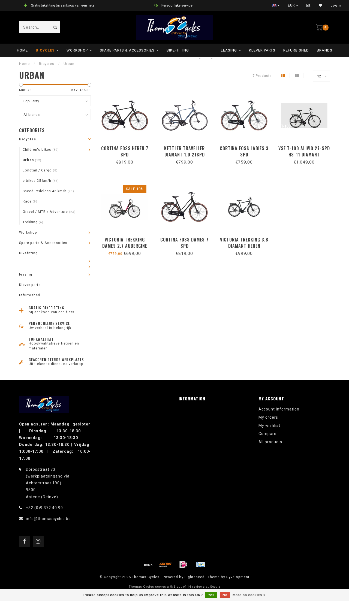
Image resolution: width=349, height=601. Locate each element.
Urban (32, 160)
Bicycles (45, 50)
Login (335, 5)
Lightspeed (194, 577)
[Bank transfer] (148, 564)
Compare (267, 433)
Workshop (77, 50)
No (224, 595)
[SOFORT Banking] (166, 564)
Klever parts (262, 50)
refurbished (296, 50)
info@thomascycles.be (48, 519)
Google (215, 586)
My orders (268, 417)
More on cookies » (249, 595)
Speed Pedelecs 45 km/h (48, 191)
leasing (229, 50)
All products (270, 442)
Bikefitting (178, 50)
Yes (211, 595)
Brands (324, 50)
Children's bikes (41, 149)
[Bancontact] (200, 564)
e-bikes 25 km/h (41, 181)
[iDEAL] (183, 564)
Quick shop (127, 146)
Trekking (33, 222)
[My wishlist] (320, 5)
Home (22, 50)
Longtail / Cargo (40, 170)
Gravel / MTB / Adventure (49, 212)
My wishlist (269, 425)
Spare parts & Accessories (127, 50)
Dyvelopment (237, 577)
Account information (278, 409)
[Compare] (308, 5)
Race (30, 201)
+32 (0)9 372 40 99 (44, 508)
